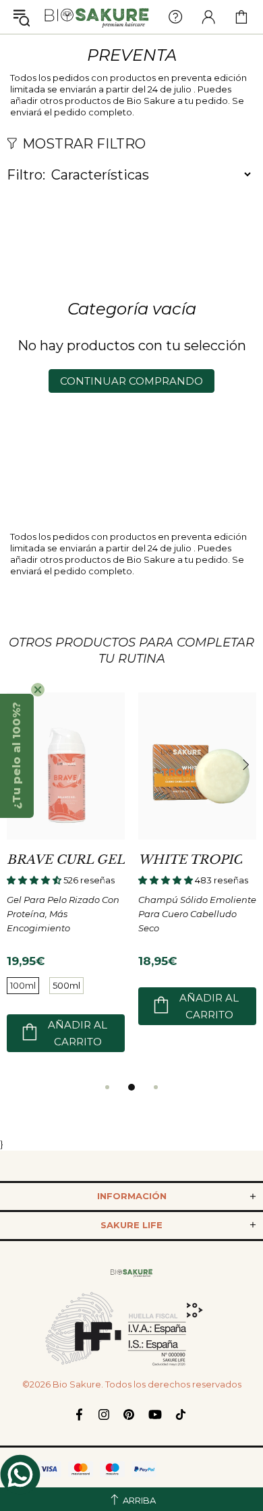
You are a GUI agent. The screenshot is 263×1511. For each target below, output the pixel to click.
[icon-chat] (20, 1474)
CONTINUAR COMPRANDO (131, 381)
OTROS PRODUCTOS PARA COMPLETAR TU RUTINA (131, 650)
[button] (17, 756)
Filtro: (26, 175)
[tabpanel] (66, 884)
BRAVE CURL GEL (66, 859)
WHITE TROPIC (190, 859)
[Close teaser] (38, 689)
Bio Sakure (96, 16)
